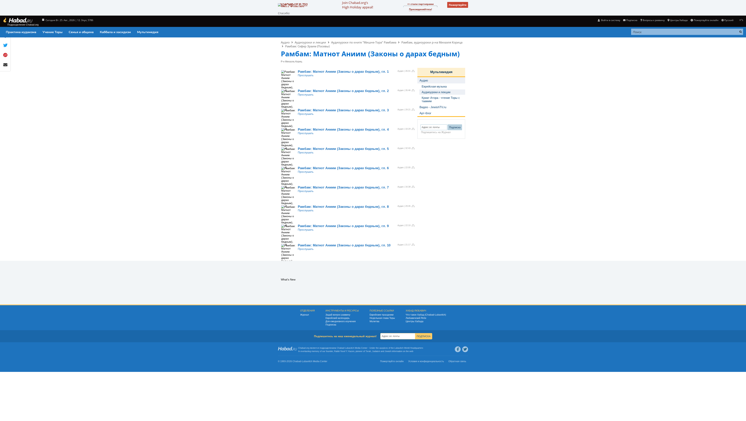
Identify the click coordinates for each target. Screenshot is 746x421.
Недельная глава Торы (382, 318)
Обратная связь (457, 361)
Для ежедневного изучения (341, 321)
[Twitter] (465, 349)
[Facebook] (458, 349)
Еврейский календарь (337, 318)
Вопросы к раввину (654, 20)
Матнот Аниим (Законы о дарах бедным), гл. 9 (343, 226)
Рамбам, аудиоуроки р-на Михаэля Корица (431, 42)
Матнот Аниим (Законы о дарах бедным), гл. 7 (343, 187)
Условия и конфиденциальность (426, 361)
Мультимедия (147, 32)
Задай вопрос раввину (338, 314)
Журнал (304, 314)
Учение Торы (52, 32)
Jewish (388, 351)
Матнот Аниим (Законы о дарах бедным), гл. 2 (343, 91)
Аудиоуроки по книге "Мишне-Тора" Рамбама (363, 42)
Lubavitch (349, 348)
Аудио (285, 42)
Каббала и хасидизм (115, 32)
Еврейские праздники (382, 314)
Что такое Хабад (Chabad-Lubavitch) (426, 314)
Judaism (376, 351)
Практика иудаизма (21, 32)
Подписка (331, 324)
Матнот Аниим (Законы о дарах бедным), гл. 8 (343, 207)
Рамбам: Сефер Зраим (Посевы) (307, 46)
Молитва (374, 321)
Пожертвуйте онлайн (706, 20)
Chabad (340, 348)
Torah (368, 351)
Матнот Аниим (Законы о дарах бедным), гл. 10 (344, 245)
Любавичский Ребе (416, 318)
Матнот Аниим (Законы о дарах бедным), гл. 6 (343, 168)
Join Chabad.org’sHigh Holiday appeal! (357, 4)
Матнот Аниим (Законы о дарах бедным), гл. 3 (343, 110)
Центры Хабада (414, 321)
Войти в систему (610, 20)
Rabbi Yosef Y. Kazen (344, 351)
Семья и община (81, 32)
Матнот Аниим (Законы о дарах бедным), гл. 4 (343, 129)
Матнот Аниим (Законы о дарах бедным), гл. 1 (343, 71)
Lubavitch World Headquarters (408, 348)
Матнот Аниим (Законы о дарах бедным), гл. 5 (343, 149)
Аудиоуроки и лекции (310, 42)
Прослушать (305, 75)
